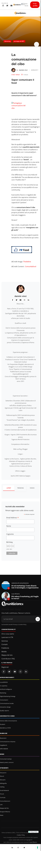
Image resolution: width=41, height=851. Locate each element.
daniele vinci (23, 70)
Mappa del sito (7, 655)
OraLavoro (3, 773)
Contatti (4, 644)
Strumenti (4, 768)
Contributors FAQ (8, 659)
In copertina (3, 686)
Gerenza (4, 641)
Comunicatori (4, 700)
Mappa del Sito (4, 808)
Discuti (2, 776)
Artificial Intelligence (6, 689)
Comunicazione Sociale (7, 703)
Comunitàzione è (5, 801)
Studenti (2, 724)
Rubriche (3, 733)
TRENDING (20, 488)
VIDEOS (32, 488)
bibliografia (3, 783)
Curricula (2, 797)
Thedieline (27, 262)
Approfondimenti (7, 677)
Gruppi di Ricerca (5, 812)
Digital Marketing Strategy (7, 696)
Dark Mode (26, 5)
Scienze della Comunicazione (8, 721)
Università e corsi (7, 716)
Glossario (2, 780)
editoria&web (4, 749)
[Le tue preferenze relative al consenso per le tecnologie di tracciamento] (37, 847)
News (2, 754)
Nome (8, 526)
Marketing (7, 41)
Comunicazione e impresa (7, 741)
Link (1, 804)
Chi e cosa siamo (7, 634)
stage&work (3, 745)
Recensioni (3, 738)
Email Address (12, 517)
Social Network (4, 790)
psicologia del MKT (19, 41)
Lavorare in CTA (7, 637)
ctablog (2, 787)
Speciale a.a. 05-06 (5, 728)
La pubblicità (4, 682)
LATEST (9, 488)
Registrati (5, 667)
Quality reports (4, 710)
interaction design (5, 707)
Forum (2, 794)
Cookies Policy (21, 835)
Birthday (9, 542)
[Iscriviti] (38, 619)
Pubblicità (5, 648)
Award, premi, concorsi (6, 762)
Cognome (10, 534)
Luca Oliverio (33, 842)
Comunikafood (30, 266)
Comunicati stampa (6, 759)
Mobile (4, 651)
